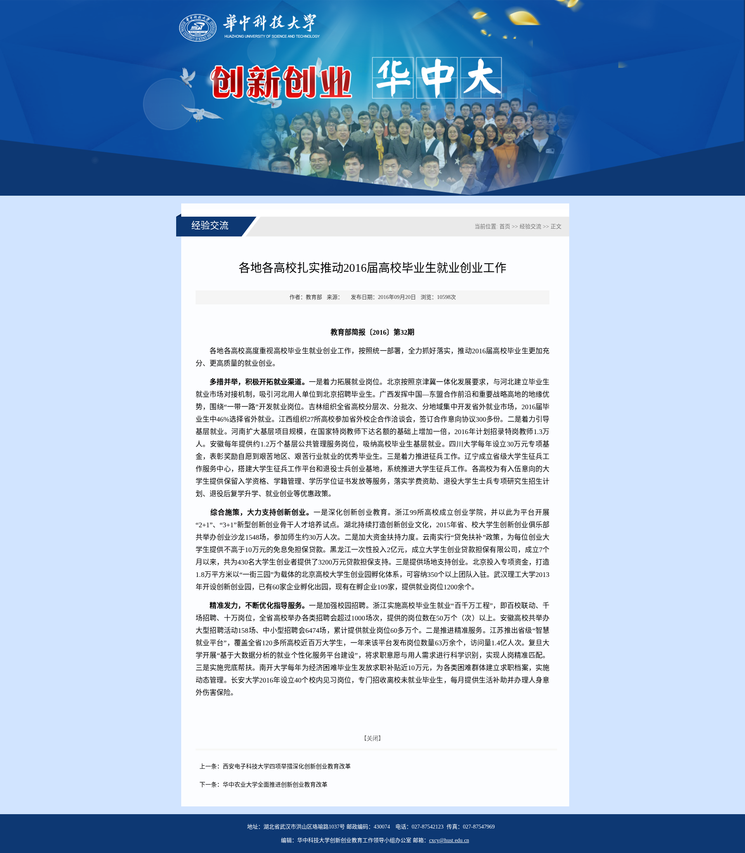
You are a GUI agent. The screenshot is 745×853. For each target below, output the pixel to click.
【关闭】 (372, 738)
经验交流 (530, 226)
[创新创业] (372, 194)
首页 (504, 226)
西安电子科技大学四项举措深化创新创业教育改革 (287, 766)
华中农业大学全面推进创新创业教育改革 (275, 785)
